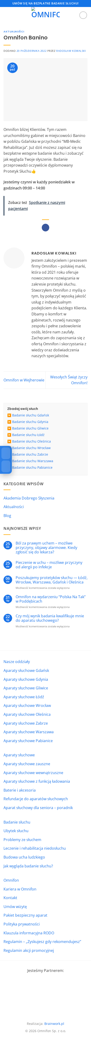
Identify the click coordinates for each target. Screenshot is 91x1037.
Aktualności (14, 31)
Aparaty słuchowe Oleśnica (27, 714)
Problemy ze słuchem (22, 839)
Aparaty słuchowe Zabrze (26, 723)
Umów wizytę (15, 906)
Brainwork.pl (54, 1023)
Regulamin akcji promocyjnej (29, 950)
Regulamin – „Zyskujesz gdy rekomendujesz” (42, 941)
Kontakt (10, 897)
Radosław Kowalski (71, 50)
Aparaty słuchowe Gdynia (26, 679)
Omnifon (11, 880)
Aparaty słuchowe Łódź (24, 696)
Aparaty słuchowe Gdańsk (26, 670)
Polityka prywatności (22, 924)
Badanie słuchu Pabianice (32, 467)
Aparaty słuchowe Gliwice (26, 688)
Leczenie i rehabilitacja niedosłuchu (35, 848)
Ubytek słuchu (16, 830)
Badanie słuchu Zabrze (30, 454)
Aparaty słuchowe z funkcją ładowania (37, 781)
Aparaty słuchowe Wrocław (27, 705)
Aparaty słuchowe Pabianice (28, 740)
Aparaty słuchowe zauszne (27, 763)
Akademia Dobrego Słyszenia (29, 498)
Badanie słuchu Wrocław (31, 448)
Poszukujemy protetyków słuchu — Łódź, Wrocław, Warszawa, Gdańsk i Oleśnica (52, 580)
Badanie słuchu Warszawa (32, 461)
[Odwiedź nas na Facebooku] (83, 15)
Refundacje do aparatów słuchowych (36, 798)
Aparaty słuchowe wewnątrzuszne (33, 772)
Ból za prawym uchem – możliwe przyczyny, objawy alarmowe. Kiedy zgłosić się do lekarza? (46, 548)
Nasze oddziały (17, 661)
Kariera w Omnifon (20, 889)
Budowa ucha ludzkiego (24, 857)
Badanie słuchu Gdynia (30, 421)
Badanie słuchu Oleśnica (31, 441)
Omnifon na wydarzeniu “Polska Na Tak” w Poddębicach (51, 599)
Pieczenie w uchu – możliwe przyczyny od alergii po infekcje (49, 564)
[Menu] (6, 15)
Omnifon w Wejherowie (24, 380)
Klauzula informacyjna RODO (29, 933)
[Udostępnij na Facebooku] (45, 228)
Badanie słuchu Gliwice (30, 428)
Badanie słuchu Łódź (28, 435)
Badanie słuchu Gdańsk (30, 415)
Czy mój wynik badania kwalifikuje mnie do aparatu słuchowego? (50, 618)
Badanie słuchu (17, 822)
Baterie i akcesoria (20, 790)
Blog (7, 515)
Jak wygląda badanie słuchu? (28, 866)
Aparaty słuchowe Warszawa (29, 731)
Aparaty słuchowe (19, 755)
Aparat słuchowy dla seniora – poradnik (38, 807)
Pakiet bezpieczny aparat (25, 915)
